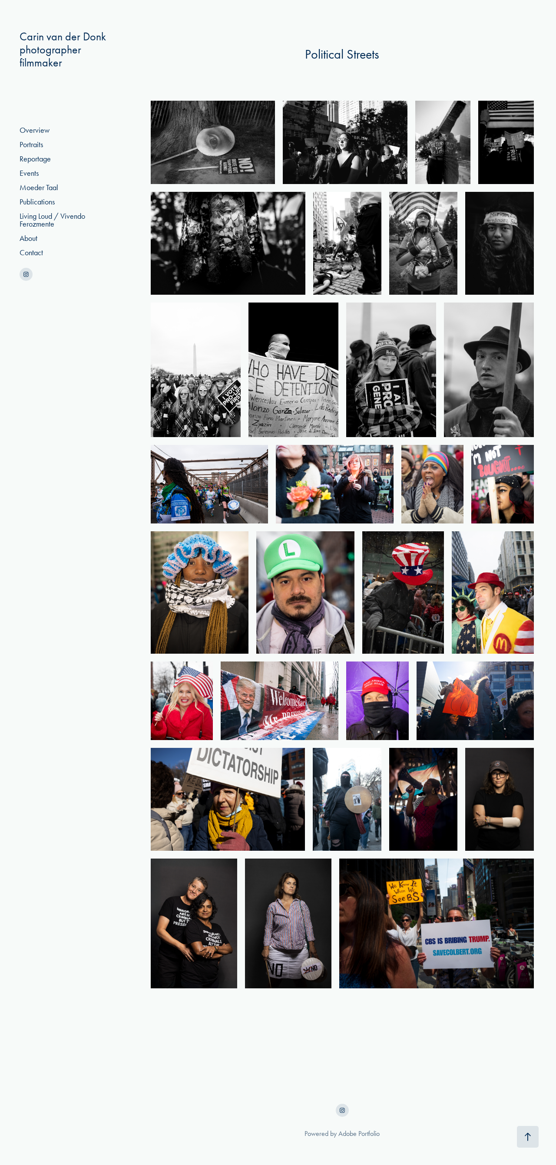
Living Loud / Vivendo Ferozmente (52, 220)
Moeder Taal (39, 187)
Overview (35, 130)
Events (29, 173)
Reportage (35, 159)
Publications (37, 202)
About (28, 238)
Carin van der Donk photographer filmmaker (74, 49)
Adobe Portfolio (359, 1133)
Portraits (31, 144)
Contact (31, 252)
